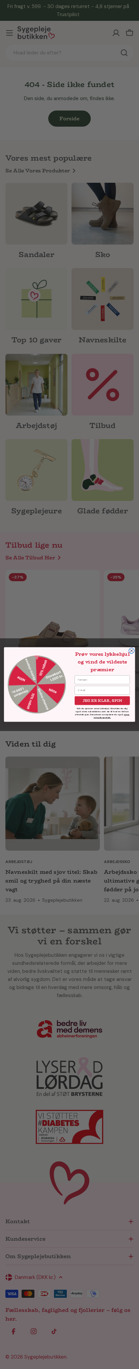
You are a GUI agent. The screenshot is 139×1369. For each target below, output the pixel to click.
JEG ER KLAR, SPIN (102, 700)
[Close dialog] (131, 650)
